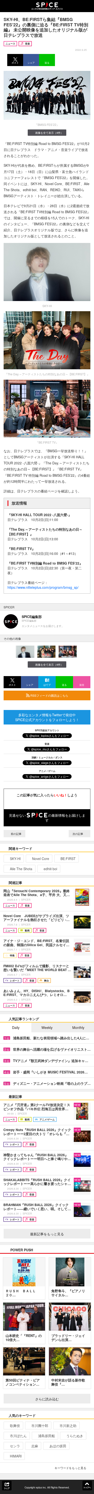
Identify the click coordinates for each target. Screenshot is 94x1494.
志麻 (34, 1445)
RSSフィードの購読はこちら (49, 695)
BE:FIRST (68, 858)
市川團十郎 (39, 1425)
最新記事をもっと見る (47, 1233)
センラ (15, 1445)
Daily (16, 1027)
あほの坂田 (57, 1445)
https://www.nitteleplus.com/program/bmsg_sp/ (43, 587)
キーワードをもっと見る (70, 1468)
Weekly (47, 1027)
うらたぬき (74, 1435)
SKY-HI (15, 858)
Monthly (78, 1027)
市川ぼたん (18, 1435)
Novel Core (40, 858)
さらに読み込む (47, 1398)
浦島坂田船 (46, 1435)
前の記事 (15, 834)
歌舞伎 (15, 1425)
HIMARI (16, 1456)
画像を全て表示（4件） (49, 133)
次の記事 (78, 834)
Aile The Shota (21, 868)
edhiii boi (50, 868)
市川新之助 (68, 1425)
